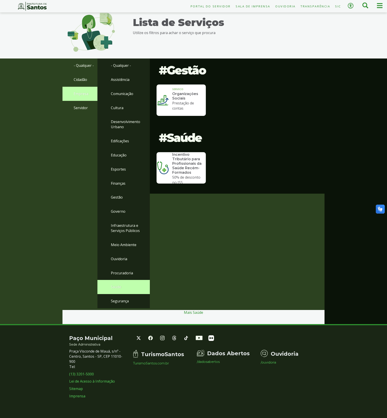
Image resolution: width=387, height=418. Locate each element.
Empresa (81, 93)
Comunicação (122, 93)
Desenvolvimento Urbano (125, 124)
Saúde (116, 286)
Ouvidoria (285, 6)
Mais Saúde (193, 312)
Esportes (118, 169)
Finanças (118, 183)
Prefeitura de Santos (32, 6)
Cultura (117, 107)
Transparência (315, 6)
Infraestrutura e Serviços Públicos (125, 228)
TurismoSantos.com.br (151, 363)
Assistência (120, 79)
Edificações (120, 141)
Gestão (117, 197)
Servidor (81, 107)
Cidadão (80, 79)
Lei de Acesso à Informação (92, 381)
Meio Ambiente (123, 244)
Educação (119, 155)
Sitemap (76, 388)
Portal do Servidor (211, 6)
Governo (118, 211)
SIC (338, 6)
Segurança (120, 301)
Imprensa (77, 396)
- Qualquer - (84, 65)
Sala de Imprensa (253, 6)
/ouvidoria (268, 362)
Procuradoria (122, 273)
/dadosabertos (208, 361)
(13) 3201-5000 (81, 374)
